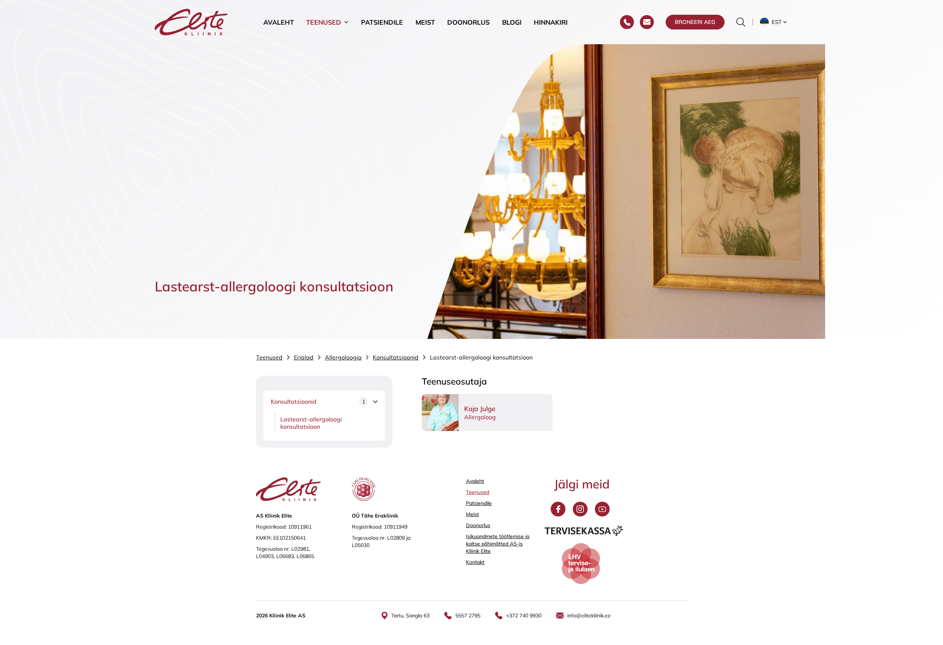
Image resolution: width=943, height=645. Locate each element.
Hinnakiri (551, 22)
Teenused (323, 22)
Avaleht (278, 22)
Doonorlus (468, 22)
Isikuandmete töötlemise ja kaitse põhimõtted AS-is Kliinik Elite (497, 543)
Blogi (512, 22)
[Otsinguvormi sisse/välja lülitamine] (740, 22)
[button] (774, 22)
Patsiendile (382, 22)
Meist (425, 22)
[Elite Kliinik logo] (191, 21)
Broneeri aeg (695, 21)
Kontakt (475, 562)
